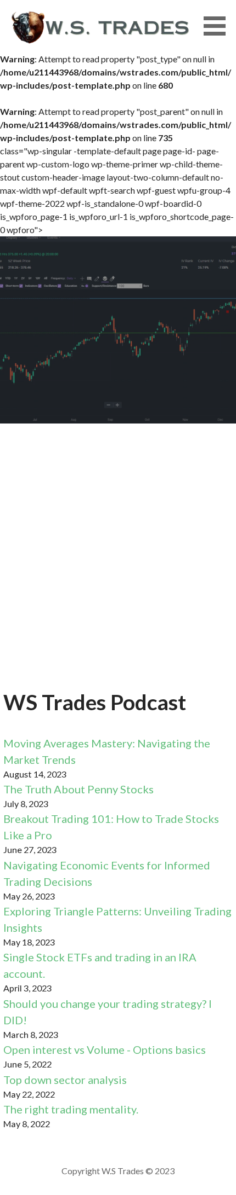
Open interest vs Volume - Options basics (104, 1049)
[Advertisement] (118, 563)
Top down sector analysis (65, 1079)
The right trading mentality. (70, 1109)
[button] (218, 26)
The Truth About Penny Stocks (78, 789)
